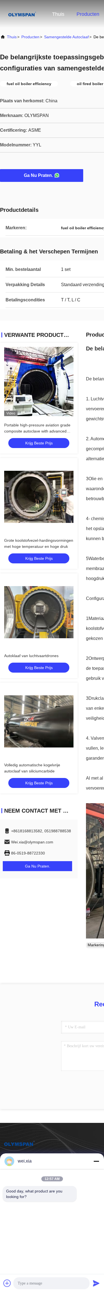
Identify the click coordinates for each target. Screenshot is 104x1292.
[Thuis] (22, 14)
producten (30, 37)
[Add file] (7, 1283)
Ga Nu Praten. (38, 175)
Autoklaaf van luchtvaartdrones (31, 655)
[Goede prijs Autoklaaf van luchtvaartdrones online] (38, 612)
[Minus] (96, 1161)
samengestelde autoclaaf (66, 37)
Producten (88, 14)
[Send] (96, 1283)
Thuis (58, 14)
